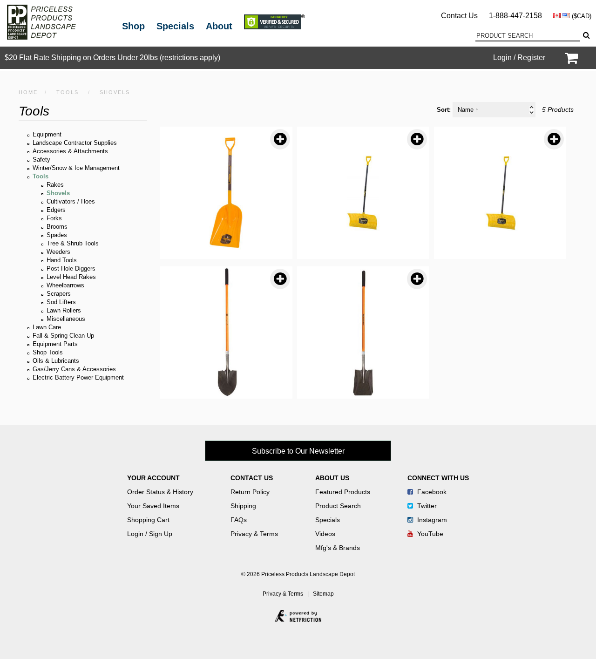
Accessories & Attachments (70, 151)
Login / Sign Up (149, 533)
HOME (28, 92)
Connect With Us (438, 478)
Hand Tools (62, 260)
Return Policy (250, 492)
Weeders (58, 251)
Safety (41, 159)
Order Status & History (160, 492)
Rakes (55, 184)
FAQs (238, 519)
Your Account (153, 478)
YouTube (429, 533)
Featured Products (342, 492)
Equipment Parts (55, 343)
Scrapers (59, 293)
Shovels (58, 193)
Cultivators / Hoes (71, 201)
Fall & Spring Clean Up (63, 335)
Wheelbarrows (65, 285)
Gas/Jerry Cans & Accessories (74, 369)
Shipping (243, 506)
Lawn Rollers (64, 310)
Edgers (56, 209)
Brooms (57, 226)
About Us (332, 478)
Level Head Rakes (71, 276)
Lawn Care (47, 327)
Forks (54, 218)
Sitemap (323, 594)
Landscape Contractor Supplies (75, 142)
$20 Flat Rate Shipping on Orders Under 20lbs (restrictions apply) (112, 57)
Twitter (426, 506)
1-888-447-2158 (515, 16)
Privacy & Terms (254, 533)
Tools (67, 92)
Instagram (431, 519)
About (219, 26)
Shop (133, 26)
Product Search (338, 506)
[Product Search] (585, 35)
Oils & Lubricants (56, 360)
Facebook (431, 492)
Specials (175, 26)
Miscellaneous (66, 318)
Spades (57, 234)
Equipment (47, 134)
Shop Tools (48, 352)
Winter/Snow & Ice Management (76, 167)
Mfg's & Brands (337, 547)
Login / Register (519, 57)
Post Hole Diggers (71, 268)
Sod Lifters (61, 302)
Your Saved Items (153, 506)
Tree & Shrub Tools (73, 243)
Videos (325, 533)
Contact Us (459, 16)
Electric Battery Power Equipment (78, 377)
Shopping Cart (148, 519)
